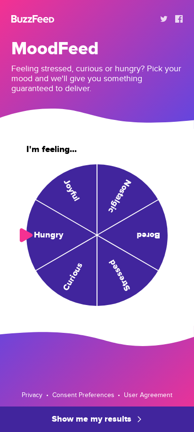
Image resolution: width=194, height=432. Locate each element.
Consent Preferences (83, 395)
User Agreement (148, 395)
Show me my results (91, 419)
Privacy (32, 395)
